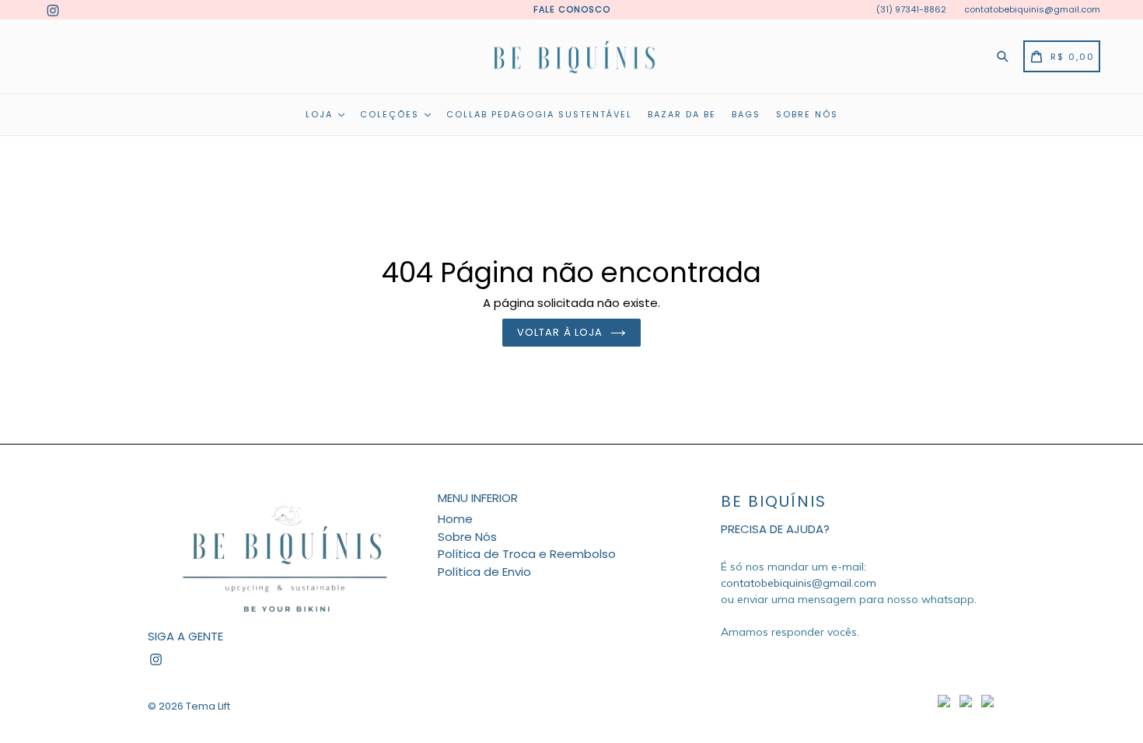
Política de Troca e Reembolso (527, 554)
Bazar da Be (682, 114)
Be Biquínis (774, 501)
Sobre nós (807, 114)
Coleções (391, 114)
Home (455, 519)
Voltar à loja (560, 332)
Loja (321, 114)
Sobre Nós (467, 536)
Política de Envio (484, 571)
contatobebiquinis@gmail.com (1032, 9)
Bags (746, 114)
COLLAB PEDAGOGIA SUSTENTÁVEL (539, 114)
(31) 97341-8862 (911, 9)
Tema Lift (208, 706)
